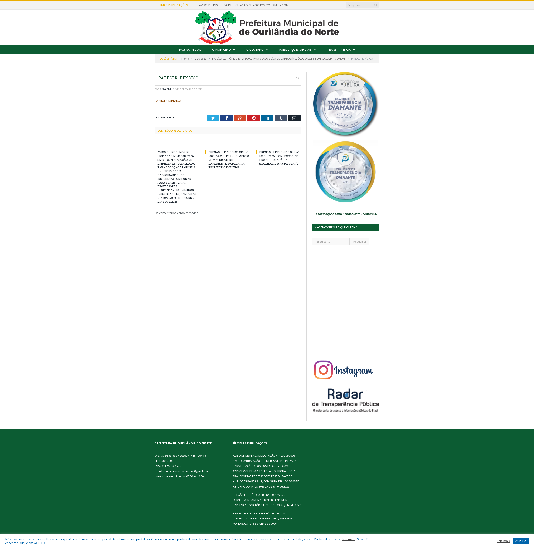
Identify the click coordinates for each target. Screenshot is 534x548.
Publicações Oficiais (295, 50)
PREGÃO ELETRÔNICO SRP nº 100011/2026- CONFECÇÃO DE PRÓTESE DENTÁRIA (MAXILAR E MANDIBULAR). (279, 157)
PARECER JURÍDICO (168, 100)
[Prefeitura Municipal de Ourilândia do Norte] (267, 26)
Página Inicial (190, 50)
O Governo (255, 50)
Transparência (339, 50)
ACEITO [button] (520, 541)
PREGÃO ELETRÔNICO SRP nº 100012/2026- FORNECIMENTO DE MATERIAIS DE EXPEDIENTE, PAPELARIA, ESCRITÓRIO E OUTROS (228, 159)
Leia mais (348, 539)
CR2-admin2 (167, 89)
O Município (221, 50)
